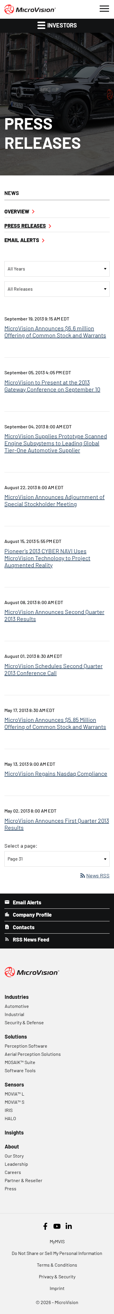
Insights (14, 1132)
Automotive (17, 1006)
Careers (13, 1172)
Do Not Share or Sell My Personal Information (57, 1253)
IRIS (9, 1110)
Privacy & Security (57, 1276)
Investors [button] (61, 25)
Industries (17, 997)
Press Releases (25, 226)
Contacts (23, 927)
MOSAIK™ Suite (20, 1062)
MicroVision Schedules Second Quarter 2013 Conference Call (53, 669)
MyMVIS (57, 1241)
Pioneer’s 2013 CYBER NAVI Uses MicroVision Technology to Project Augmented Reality (47, 557)
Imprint (57, 1288)
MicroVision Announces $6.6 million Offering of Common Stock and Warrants (55, 332)
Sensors (14, 1084)
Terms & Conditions (57, 1265)
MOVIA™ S (14, 1102)
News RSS (94, 875)
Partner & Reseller (23, 1180)
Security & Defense (24, 1022)
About (12, 1146)
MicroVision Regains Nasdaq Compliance (55, 773)
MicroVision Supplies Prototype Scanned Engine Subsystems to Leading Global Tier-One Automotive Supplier (55, 442)
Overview (16, 211)
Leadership (16, 1164)
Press (10, 1188)
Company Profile (32, 914)
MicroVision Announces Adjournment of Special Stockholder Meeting (54, 500)
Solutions (16, 1036)
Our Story (14, 1155)
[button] (104, 8)
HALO (10, 1118)
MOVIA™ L (14, 1093)
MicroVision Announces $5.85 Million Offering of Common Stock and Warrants (55, 723)
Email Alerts (21, 240)
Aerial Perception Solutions (33, 1054)
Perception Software (26, 1046)
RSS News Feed (30, 939)
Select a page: (20, 846)
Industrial (14, 1014)
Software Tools (20, 1070)
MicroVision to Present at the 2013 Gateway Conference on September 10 (52, 386)
